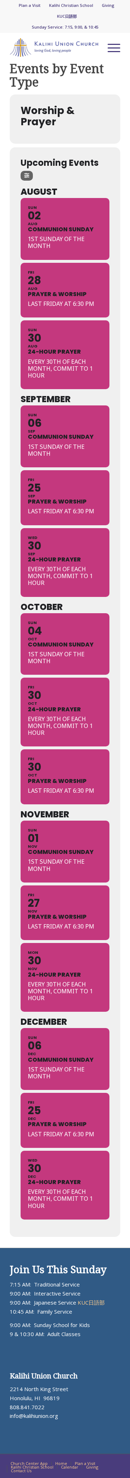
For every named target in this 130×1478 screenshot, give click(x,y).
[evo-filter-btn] (27, 176)
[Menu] (110, 47)
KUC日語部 (67, 16)
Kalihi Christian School (71, 5)
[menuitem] (29, 5)
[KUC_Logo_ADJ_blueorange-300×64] (54, 47)
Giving (108, 5)
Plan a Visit (29, 5)
